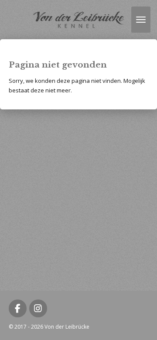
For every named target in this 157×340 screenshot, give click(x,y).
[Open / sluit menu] (140, 20)
